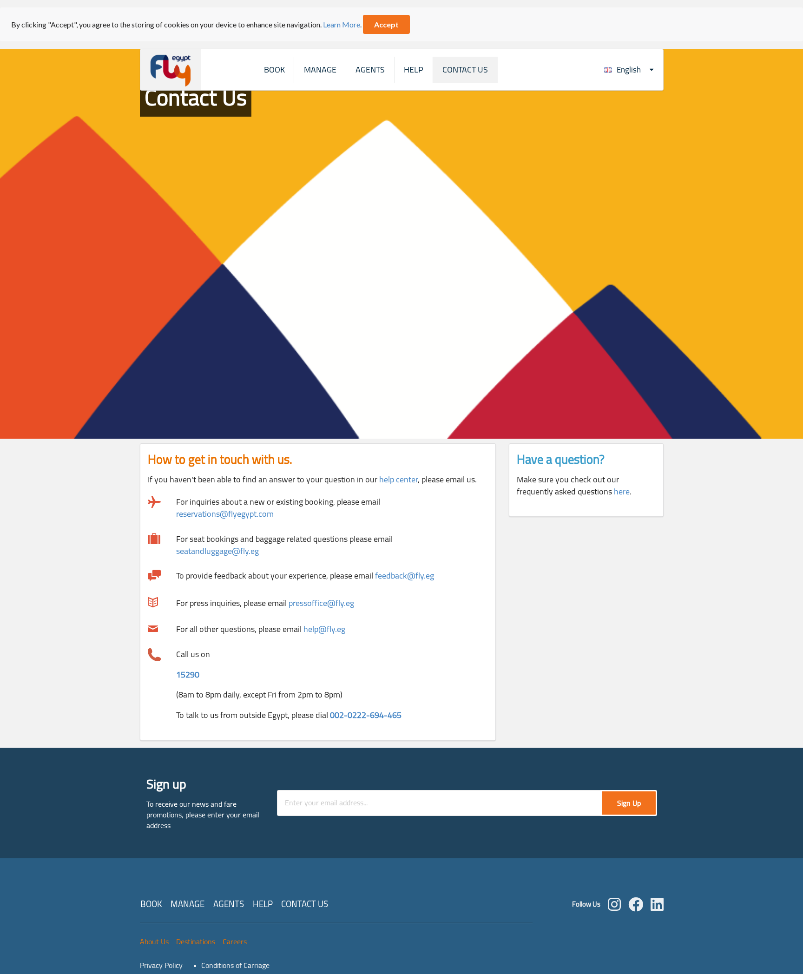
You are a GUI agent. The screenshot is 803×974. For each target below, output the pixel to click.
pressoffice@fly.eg (321, 603)
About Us (154, 941)
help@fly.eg (324, 629)
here (622, 491)
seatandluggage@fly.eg (217, 551)
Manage (320, 69)
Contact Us (465, 69)
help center (398, 479)
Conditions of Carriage (235, 965)
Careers (235, 941)
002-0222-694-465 (366, 715)
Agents (370, 69)
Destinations (195, 941)
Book (274, 69)
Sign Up (629, 803)
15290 (187, 674)
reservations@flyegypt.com (225, 513)
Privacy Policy (161, 965)
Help (413, 69)
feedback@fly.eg (404, 575)
